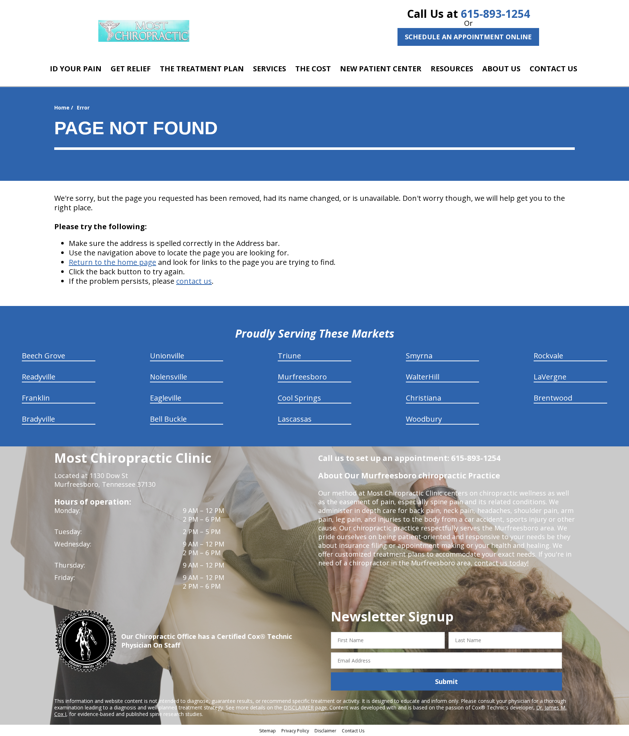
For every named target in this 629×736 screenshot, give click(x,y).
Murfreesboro (302, 377)
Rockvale (548, 356)
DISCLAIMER (299, 707)
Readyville (38, 377)
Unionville (167, 356)
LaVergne (550, 377)
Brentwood (553, 398)
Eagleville (165, 398)
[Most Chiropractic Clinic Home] (143, 31)
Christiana (423, 398)
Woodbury (424, 419)
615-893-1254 (495, 13)
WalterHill (422, 377)
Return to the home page (112, 262)
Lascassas (295, 419)
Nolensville (168, 377)
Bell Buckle (168, 419)
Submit (446, 681)
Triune (289, 356)
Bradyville (38, 419)
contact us (194, 281)
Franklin (36, 398)
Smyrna (419, 356)
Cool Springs (299, 398)
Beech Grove (43, 356)
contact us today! (501, 562)
